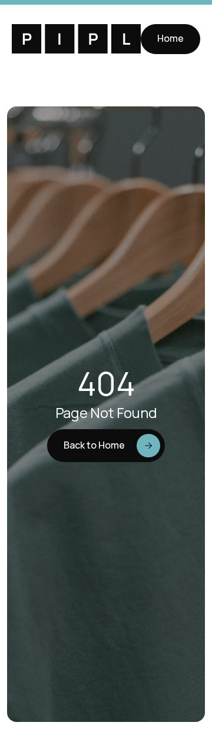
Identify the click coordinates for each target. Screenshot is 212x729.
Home (170, 38)
